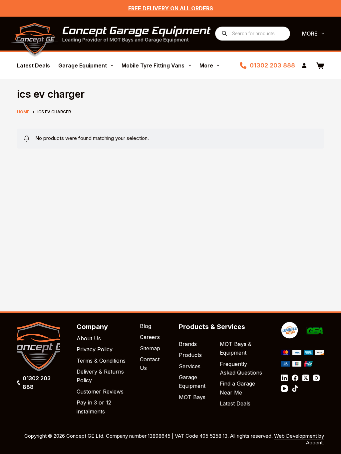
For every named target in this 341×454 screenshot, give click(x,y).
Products (190, 355)
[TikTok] (295, 388)
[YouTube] (284, 388)
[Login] (304, 65)
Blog (145, 326)
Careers (150, 337)
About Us (89, 338)
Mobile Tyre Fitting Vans (153, 65)
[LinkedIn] (284, 378)
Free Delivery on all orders (170, 8)
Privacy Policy (95, 349)
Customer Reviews (100, 391)
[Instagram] (316, 378)
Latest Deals (33, 65)
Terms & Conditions (101, 360)
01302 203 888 (272, 65)
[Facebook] (295, 378)
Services (189, 366)
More (310, 33)
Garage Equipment (82, 65)
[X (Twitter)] (305, 378)
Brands (188, 344)
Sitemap (150, 348)
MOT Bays (192, 397)
